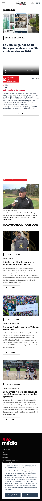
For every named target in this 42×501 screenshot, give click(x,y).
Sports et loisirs (15, 37)
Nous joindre (6, 449)
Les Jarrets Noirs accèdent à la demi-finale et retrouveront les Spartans (20, 394)
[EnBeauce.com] (9, 441)
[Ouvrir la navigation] (3, 3)
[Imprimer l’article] (37, 78)
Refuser (29, 495)
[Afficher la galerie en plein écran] (37, 186)
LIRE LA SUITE (10, 287)
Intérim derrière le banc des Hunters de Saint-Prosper (18, 263)
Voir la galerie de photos (14, 90)
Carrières (5, 455)
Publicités (5, 457)
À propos (5, 452)
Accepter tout (12, 495)
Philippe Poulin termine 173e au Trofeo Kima (21, 328)
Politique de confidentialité (10, 460)
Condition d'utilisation (9, 463)
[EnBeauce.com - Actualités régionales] (21, 3)
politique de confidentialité (21, 487)
